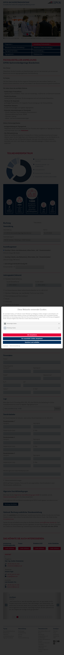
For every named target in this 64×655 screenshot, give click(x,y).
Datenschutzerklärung (15, 346)
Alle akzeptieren (32, 335)
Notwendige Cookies (12, 323)
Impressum (5, 346)
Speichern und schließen (32, 342)
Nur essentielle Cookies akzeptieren (32, 338)
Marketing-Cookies (11, 328)
